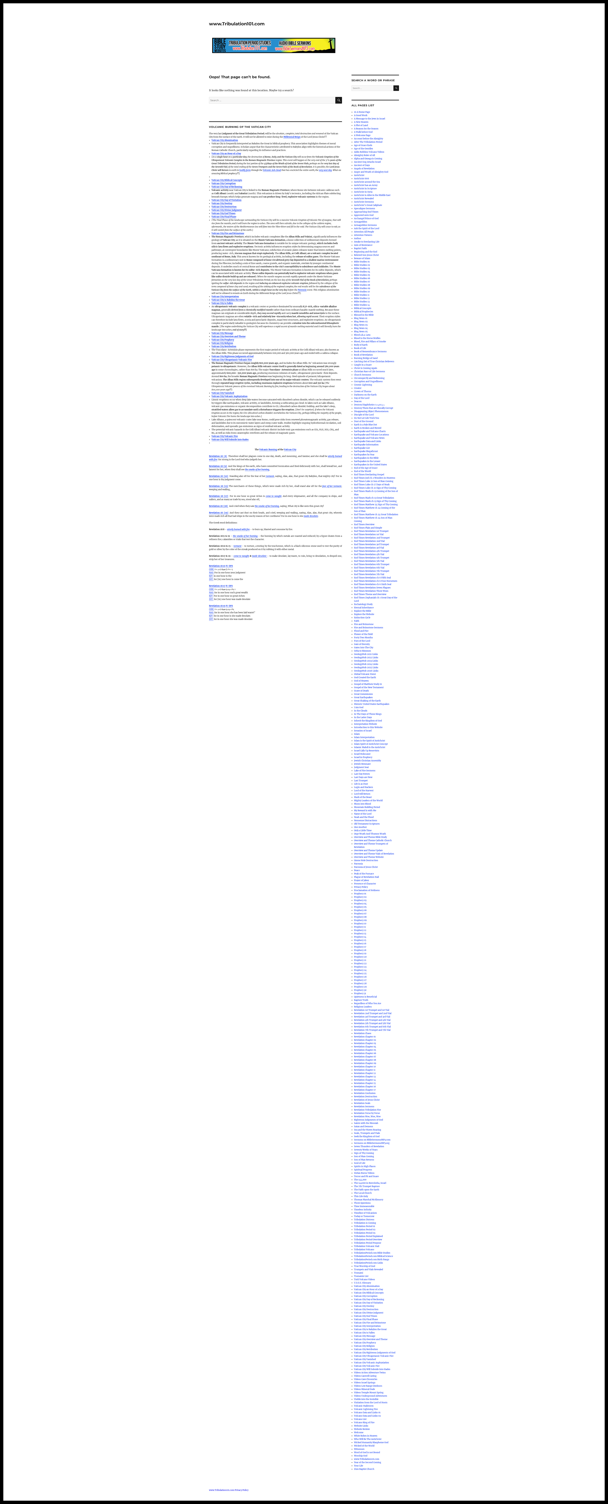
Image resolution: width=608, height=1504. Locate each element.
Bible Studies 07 (362, 281)
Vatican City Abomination (225, 140)
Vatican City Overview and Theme (229, 336)
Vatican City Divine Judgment (227, 210)
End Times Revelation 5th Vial (369, 561)
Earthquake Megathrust (366, 451)
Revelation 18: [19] (218, 512)
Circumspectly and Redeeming (369, 378)
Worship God (360, 1455)
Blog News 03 (360, 325)
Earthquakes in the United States (370, 464)
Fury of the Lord (362, 641)
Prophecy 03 (360, 900)
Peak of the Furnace (364, 873)
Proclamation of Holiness (367, 890)
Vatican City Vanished (223, 393)
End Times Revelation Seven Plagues (372, 587)
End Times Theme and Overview (370, 594)
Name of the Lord (362, 814)
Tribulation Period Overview (368, 1239)
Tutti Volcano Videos (364, 1279)
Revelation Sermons (364, 1106)
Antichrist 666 (361, 178)
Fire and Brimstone (364, 624)
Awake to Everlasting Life (366, 241)
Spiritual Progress (363, 1169)
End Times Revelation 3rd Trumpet (371, 544)
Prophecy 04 (360, 903)
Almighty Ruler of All (364, 155)
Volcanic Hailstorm (364, 1406)
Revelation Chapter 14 (365, 1080)
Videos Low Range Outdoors (368, 1386)
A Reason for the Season (366, 128)
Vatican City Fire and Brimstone (228, 233)
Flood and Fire (361, 631)
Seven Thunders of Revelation (369, 1146)
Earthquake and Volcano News (369, 438)
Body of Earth (361, 345)
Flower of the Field (363, 634)
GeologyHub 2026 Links (366, 670)
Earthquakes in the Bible (366, 458)
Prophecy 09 (360, 920)
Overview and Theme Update (368, 850)
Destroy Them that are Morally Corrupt (373, 408)
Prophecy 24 (360, 970)
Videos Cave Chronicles (365, 1379)
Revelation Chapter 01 (365, 1036)
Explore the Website (364, 614)
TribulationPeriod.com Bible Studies (372, 1253)
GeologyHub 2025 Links (366, 667)
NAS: (211, 572)
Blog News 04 (361, 328)
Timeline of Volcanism (365, 1213)
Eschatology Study (363, 604)
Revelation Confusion (365, 1093)
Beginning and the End (365, 251)
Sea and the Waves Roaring (367, 1129)
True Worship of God (364, 1266)
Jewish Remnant (362, 764)
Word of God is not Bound (367, 1452)
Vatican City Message (222, 333)
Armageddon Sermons (365, 225)
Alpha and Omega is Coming (368, 158)
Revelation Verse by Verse (367, 1113)
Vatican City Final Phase (224, 216)
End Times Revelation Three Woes (371, 591)
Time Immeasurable (364, 1206)
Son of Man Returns (364, 1159)
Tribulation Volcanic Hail (366, 1246)
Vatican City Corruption (224, 183)
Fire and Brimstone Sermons (368, 627)
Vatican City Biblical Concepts (227, 180)
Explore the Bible (362, 611)
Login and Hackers (363, 787)
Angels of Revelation (364, 168)
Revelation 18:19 (217, 606)
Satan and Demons (363, 1126)
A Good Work (360, 115)
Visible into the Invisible (366, 1399)
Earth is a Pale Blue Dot (365, 424)
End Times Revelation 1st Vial (368, 534)
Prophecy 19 (360, 953)
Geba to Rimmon (362, 651)
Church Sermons (362, 374)
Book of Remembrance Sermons (370, 351)
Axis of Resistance (363, 245)
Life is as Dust (361, 784)
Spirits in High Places (365, 1166)
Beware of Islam (362, 258)
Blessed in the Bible (364, 315)
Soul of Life (359, 1163)
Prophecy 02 (360, 897)
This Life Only (361, 1196)
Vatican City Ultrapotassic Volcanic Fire (232, 359)
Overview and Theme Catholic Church (373, 840)
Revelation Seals (362, 1103)
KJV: (211, 576)
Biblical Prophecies (363, 311)
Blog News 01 (360, 318)
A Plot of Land (361, 125)
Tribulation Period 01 (364, 1226)
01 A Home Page (362, 112)
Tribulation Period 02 (364, 1229)
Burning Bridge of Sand (366, 358)
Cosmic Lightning (363, 384)
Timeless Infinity (362, 1209)
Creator (357, 388)
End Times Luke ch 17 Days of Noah (372, 484)
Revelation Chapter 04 (365, 1046)
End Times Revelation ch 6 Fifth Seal (372, 577)
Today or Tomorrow (364, 1216)
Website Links (361, 1425)
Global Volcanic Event (365, 674)
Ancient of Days (362, 165)
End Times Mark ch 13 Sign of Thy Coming (375, 501)
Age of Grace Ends (363, 145)
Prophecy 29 (360, 986)
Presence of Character (365, 883)
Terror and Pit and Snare (366, 1176)
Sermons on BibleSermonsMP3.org (372, 1143)
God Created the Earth (365, 677)
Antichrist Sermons (364, 202)
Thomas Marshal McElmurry (368, 1199)
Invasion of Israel (363, 730)
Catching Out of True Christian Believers (374, 361)
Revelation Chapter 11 (364, 1070)
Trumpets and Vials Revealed (368, 1269)
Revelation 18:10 (217, 566)
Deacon (358, 401)
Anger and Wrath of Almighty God (371, 172)
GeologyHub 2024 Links (366, 664)
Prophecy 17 (360, 947)
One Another (360, 827)
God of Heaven (361, 680)
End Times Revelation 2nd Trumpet (372, 537)
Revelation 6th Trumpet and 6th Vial (372, 1026)
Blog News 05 (361, 331)
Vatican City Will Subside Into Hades (372, 1369)
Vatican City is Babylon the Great (228, 300)
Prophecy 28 (360, 983)
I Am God (358, 707)
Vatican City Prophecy (223, 339)
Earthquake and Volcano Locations (371, 434)
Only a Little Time (363, 830)
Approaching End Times (366, 211)
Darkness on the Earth (365, 394)
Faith (356, 621)
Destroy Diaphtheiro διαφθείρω (369, 404)
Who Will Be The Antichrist (367, 1439)
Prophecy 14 (360, 937)
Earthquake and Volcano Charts (370, 431)
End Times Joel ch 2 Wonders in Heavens (374, 478)
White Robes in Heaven (365, 1435)
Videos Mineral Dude (364, 1389)
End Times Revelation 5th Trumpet (371, 557)
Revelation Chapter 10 (365, 1066)
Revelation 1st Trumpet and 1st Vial (371, 1010)
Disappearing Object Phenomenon (371, 411)
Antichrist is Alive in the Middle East (372, 195)
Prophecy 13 (360, 933)
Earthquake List (362, 448)
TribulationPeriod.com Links (368, 1263)
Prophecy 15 (360, 940)
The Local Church (363, 1193)
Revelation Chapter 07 (365, 1056)
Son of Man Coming (364, 1156)
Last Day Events (362, 774)
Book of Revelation (363, 355)
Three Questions (362, 1203)
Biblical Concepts (362, 308)
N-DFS (229, 566)
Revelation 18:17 (217, 586)
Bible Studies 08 (362, 285)
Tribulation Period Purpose (367, 1243)
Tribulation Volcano (364, 1249)
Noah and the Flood (364, 817)
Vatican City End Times (223, 213)
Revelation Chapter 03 (365, 1043)
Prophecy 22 (360, 963)
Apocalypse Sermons (364, 208)
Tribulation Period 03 (364, 1233)
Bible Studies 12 (362, 298)
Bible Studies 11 (361, 295)
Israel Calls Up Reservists (366, 750)
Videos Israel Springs (364, 1382)
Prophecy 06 (360, 910)
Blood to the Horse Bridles (367, 338)
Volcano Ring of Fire (364, 1422)
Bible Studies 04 (362, 271)
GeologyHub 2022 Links (366, 657)
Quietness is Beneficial (365, 996)
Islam (357, 734)
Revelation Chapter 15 (365, 1083)
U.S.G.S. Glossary (362, 1282)
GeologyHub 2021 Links (366, 654)
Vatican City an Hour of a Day (226, 153)
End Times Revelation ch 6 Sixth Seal (372, 584)
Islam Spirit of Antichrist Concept (371, 744)
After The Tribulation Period (368, 142)
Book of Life (360, 348)
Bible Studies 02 (362, 265)
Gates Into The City (363, 647)
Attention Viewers (363, 235)
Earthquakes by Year (364, 454)
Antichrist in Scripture (365, 188)
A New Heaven (361, 122)
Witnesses (359, 1449)
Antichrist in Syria (363, 192)
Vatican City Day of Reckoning (227, 186)
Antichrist (359, 175)
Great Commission (363, 694)
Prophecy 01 (360, 893)
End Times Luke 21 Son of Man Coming (373, 481)
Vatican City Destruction (224, 206)
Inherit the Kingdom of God (368, 720)
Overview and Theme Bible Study (370, 837)
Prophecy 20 (360, 957)
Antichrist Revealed (364, 198)
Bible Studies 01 (362, 261)
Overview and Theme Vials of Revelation (374, 853)
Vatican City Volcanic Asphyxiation (229, 396)
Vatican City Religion (222, 343)
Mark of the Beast (363, 797)
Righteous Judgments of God (368, 1119)
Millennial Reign (292, 137)
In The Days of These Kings (368, 714)
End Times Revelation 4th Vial (369, 554)
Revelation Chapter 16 (365, 1086)
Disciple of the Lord (364, 414)
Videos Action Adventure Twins (370, 1372)
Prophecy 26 (360, 976)
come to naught (241, 556)
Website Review (362, 1429)
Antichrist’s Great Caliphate (368, 205)
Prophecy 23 (360, 966)
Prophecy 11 (360, 927)
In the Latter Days (363, 717)
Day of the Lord (361, 398)
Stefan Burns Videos (364, 1173)
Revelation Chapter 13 (365, 1076)
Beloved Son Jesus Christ (366, 255)
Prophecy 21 (360, 960)
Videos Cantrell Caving (365, 1376)
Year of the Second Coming (367, 1462)
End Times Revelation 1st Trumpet (371, 531)
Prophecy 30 (360, 990)
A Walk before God (363, 132)
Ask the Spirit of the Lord (366, 228)
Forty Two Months (363, 637)
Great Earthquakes (363, 697)
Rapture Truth (361, 1000)
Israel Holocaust (362, 754)
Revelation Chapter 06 (365, 1053)
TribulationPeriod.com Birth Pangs (371, 1259)
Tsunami (358, 1272)
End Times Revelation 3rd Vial (369, 547)
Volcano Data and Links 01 (367, 1412)
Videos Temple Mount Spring (368, 1392)
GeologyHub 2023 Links (366, 661)
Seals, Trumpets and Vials (367, 1133)
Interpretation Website (365, 724)
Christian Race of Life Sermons (369, 371)
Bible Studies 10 (362, 291)
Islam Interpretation (364, 737)
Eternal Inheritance (364, 607)
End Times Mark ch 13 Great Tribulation (374, 498)
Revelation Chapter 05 (365, 1050)
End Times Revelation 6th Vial (369, 567)
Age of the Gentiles (363, 148)
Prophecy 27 (360, 980)
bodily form (245, 170)
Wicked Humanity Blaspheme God (371, 1442)
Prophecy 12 (360, 930)
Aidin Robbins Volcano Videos (369, 152)
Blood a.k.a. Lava (362, 335)
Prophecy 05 (360, 907)
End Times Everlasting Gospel (369, 474)
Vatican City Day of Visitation (226, 200)
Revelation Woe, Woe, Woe (367, 1116)
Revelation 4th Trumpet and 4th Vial (372, 1020)
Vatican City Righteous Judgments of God (232, 356)
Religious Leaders (363, 1006)
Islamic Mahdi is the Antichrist (369, 747)
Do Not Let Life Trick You (366, 418)
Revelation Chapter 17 (365, 1090)
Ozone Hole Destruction (366, 860)
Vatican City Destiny (222, 203)
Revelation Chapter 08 (365, 1060)
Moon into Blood (362, 804)
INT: (211, 579)
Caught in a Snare (363, 364)
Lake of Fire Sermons (364, 770)
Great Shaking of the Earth (367, 700)
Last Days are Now (363, 777)
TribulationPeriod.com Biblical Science (373, 1256)
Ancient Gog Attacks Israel (367, 162)
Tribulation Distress (364, 1219)
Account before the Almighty (368, 138)
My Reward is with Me (365, 810)
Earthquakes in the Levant (367, 461)
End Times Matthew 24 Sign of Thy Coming (376, 504)
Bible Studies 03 (362, 268)
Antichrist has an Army (365, 185)
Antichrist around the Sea (367, 182)
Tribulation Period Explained (368, 1236)
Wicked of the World (364, 1445)
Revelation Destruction (365, 1096)
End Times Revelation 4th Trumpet (371, 551)
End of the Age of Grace (365, 468)
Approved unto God (364, 215)
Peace (357, 870)
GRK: (211, 569)
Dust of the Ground (363, 421)
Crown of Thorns (362, 391)
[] (218, 456)
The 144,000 (360, 1179)
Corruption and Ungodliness (368, 381)
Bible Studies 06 (362, 278)
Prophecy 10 (360, 923)
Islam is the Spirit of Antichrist (369, 740)
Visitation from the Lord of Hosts (370, 1402)
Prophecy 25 (360, 973)
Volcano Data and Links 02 (367, 1416)
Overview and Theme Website (369, 857)
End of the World (362, 471)
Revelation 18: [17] (218, 496)
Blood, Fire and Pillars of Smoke (370, 341)
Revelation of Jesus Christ (367, 1100)
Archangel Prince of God (366, 218)
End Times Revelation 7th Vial (369, 574)
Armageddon (360, 221)
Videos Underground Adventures (370, 1396)
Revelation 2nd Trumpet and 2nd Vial (372, 1013)
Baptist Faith (360, 248)
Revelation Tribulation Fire (367, 1110)
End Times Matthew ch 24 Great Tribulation (376, 514)
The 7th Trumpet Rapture (367, 1186)
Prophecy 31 (360, 993)
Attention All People (364, 231)
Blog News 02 (361, 321)
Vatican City (290, 449)
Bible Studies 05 (362, 275)
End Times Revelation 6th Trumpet (371, 564)
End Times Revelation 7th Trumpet (371, 571)
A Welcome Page (362, 135)
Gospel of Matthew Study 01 (368, 684)
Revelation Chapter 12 (365, 1073)
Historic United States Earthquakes (371, 704)
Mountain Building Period (367, 807)
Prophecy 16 (360, 943)
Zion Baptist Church (364, 1469)
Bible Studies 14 (362, 305)
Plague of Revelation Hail (366, 877)
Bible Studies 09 (362, 288)
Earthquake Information (366, 444)
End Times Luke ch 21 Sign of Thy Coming (375, 488)
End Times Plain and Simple (368, 527)
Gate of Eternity (362, 644)
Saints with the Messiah (366, 1123)
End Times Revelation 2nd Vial (369, 541)
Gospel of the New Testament (369, 687)
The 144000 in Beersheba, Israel (370, 1183)
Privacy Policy (361, 887)
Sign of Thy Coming (364, 1153)
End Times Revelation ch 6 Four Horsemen (375, 581)
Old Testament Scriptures (367, 823)
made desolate (259, 556)
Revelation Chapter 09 (365, 1063)
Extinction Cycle (362, 617)
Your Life (358, 1465)
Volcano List (360, 1419)
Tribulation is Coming (365, 1223)
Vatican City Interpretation (225, 296)
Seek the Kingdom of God (367, 1136)
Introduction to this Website (368, 727)
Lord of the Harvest (364, 790)
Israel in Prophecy (363, 757)
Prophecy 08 (360, 917)
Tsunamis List (361, 1276)
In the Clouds (360, 710)
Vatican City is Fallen (222, 303)
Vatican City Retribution (224, 346)
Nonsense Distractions (365, 820)
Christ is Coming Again (365, 368)
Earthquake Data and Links (367, 441)
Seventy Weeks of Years (366, 1149)
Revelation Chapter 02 (365, 1040)
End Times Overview (364, 524)
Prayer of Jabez (361, 880)
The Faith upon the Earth (366, 1189)
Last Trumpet (361, 780)
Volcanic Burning (268, 449)
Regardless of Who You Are (367, 1003)
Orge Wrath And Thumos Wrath (370, 833)
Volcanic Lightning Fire (366, 1409)
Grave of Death (361, 690)
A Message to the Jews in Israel (369, 118)
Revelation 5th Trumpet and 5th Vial (372, 1023)
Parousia (302, 290)
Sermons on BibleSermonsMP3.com (372, 1139)
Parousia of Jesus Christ (366, 867)
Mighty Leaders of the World (368, 800)
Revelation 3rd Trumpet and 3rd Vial (372, 1016)
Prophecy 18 (360, 950)
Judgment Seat (361, 767)
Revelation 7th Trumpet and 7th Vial (372, 1030)
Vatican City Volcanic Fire (225, 436)
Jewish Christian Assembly (367, 760)
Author (357, 238)
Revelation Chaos (362, 1033)
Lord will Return (362, 794)
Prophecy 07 (360, 913)
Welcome (358, 1432)
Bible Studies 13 (362, 301)
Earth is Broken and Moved (367, 428)
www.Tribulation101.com (237, 23)
